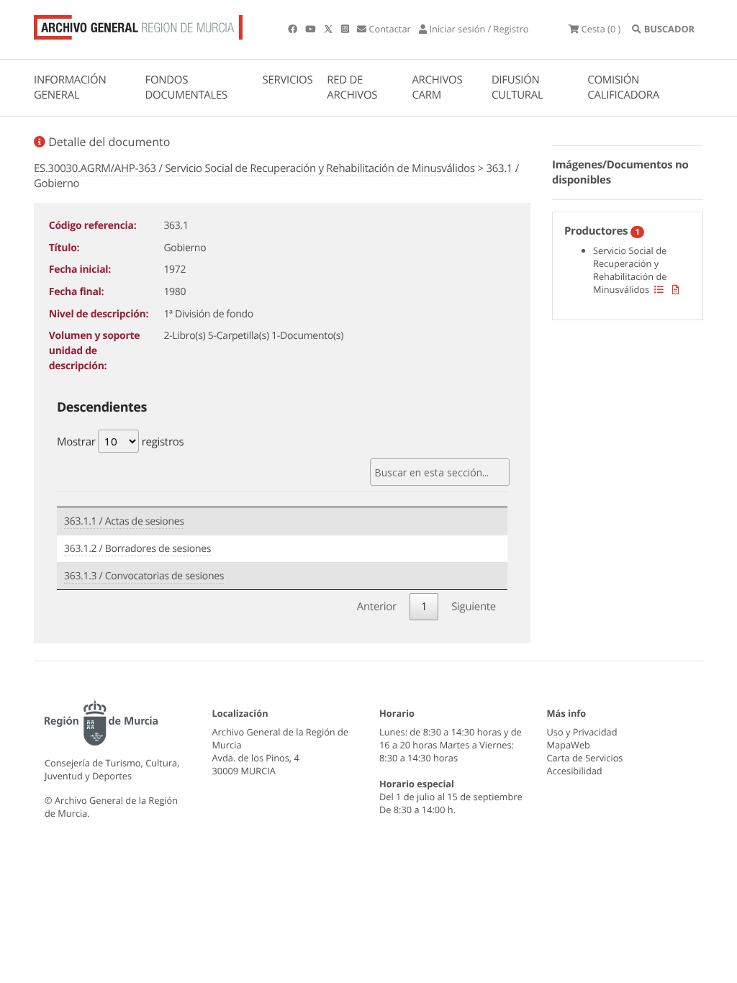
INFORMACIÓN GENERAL (70, 87)
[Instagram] (346, 28)
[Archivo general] (138, 24)
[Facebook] (293, 28)
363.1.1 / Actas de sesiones (124, 521)
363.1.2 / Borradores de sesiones (137, 549)
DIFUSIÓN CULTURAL (517, 87)
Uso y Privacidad (582, 731)
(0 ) (601, 28)
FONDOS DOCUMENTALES (186, 87)
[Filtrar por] (658, 289)
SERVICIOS (288, 80)
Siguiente (473, 606)
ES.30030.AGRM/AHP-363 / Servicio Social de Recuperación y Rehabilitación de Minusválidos (254, 168)
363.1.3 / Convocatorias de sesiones (144, 576)
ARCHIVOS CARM (437, 87)
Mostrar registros (120, 442)
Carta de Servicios (585, 757)
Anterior (377, 606)
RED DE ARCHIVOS (352, 87)
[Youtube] (311, 28)
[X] (329, 28)
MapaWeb (568, 744)
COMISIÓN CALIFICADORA (623, 87)
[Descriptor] (675, 289)
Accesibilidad (574, 770)
